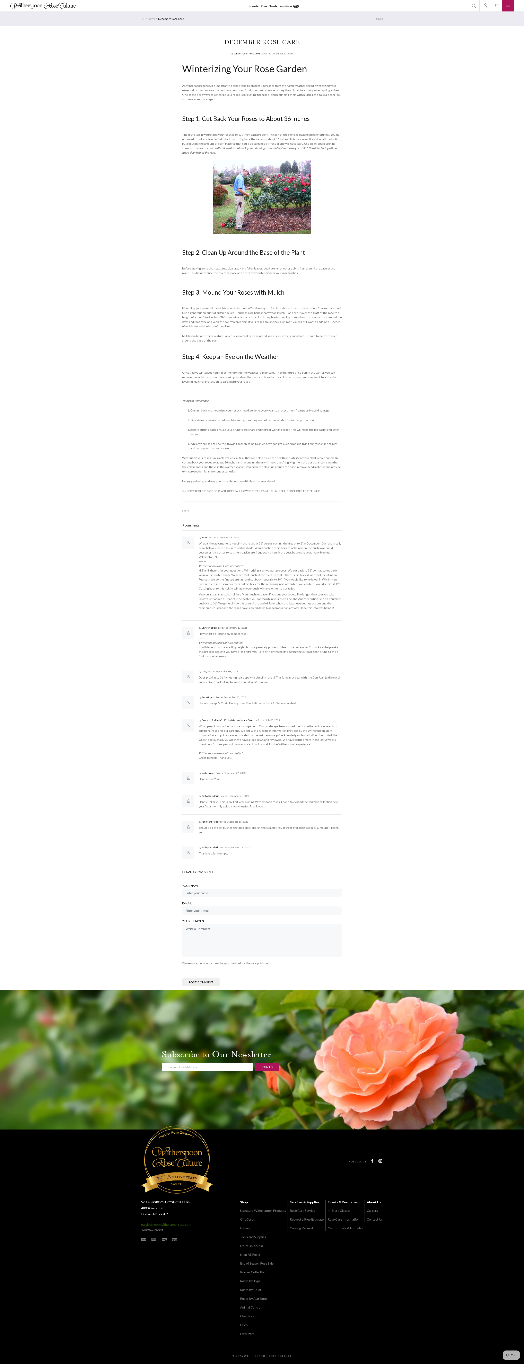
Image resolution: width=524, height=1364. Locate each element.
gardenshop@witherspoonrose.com (166, 1224)
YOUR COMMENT (194, 921)
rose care (295, 491)
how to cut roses (252, 491)
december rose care (200, 491)
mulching (281, 491)
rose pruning (312, 491)
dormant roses (224, 491)
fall (237, 491)
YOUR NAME (190, 885)
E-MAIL (187, 903)
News (151, 18)
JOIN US (267, 1067)
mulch (269, 491)
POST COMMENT (201, 982)
